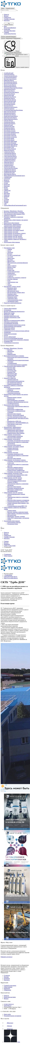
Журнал (6, 998)
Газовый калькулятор (10, 985)
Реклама (6, 977)
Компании (7, 544)
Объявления (7, 990)
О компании (7, 554)
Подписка (7, 978)
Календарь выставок (10, 997)
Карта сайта (7, 1014)
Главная (6, 541)
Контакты (7, 980)
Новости (6, 995)
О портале (7, 975)
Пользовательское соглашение (12, 1015)
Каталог (6, 542)
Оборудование (8, 556)
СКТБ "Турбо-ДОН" (10, 545)
